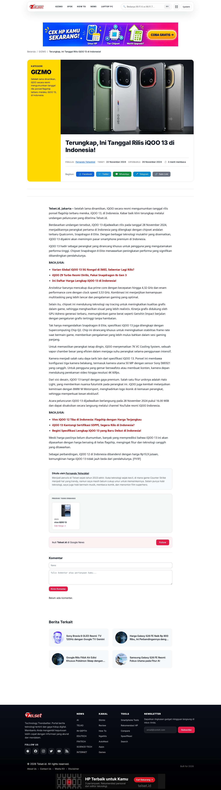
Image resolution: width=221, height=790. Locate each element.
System (186, 6)
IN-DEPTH (82, 731)
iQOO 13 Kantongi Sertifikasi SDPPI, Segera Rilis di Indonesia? (93, 425)
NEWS (94, 6)
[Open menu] (176, 7)
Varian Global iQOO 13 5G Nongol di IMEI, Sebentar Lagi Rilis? (93, 269)
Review (102, 725)
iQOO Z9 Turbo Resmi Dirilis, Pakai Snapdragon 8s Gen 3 (89, 275)
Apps (101, 746)
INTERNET (82, 752)
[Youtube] (59, 751)
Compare (125, 731)
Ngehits (103, 736)
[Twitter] (51, 751)
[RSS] (67, 751)
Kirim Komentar (58, 589)
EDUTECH (81, 736)
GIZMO (59, 6)
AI (78, 720)
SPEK (69, 6)
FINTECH (81, 741)
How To (102, 731)
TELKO (80, 725)
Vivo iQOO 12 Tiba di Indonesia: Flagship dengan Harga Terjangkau (97, 419)
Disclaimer (73, 768)
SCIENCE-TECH (84, 746)
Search (124, 741)
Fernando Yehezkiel (85, 162)
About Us (32, 768)
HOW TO (81, 6)
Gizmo (102, 720)
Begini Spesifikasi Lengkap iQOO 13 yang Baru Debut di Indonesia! (96, 430)
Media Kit (60, 768)
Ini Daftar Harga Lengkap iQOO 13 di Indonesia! (84, 280)
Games (102, 752)
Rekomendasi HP (129, 725)
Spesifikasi (126, 736)
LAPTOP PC (107, 6)
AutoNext (103, 741)
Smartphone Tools (130, 720)
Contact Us (45, 768)
